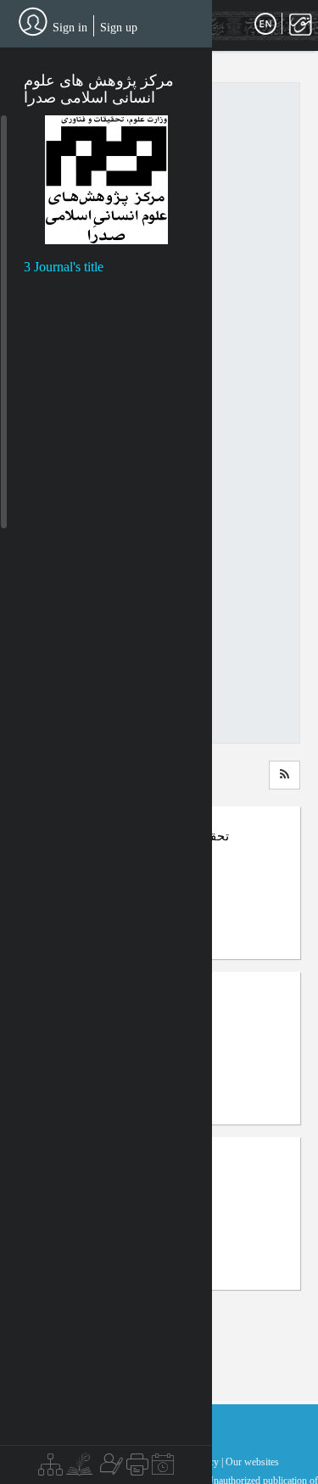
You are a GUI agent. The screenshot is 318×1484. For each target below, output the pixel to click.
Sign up (118, 27)
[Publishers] (137, 1468)
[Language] (265, 24)
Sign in (70, 27)
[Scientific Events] (163, 1468)
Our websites (252, 1462)
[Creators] (109, 1468)
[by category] (50, 1468)
